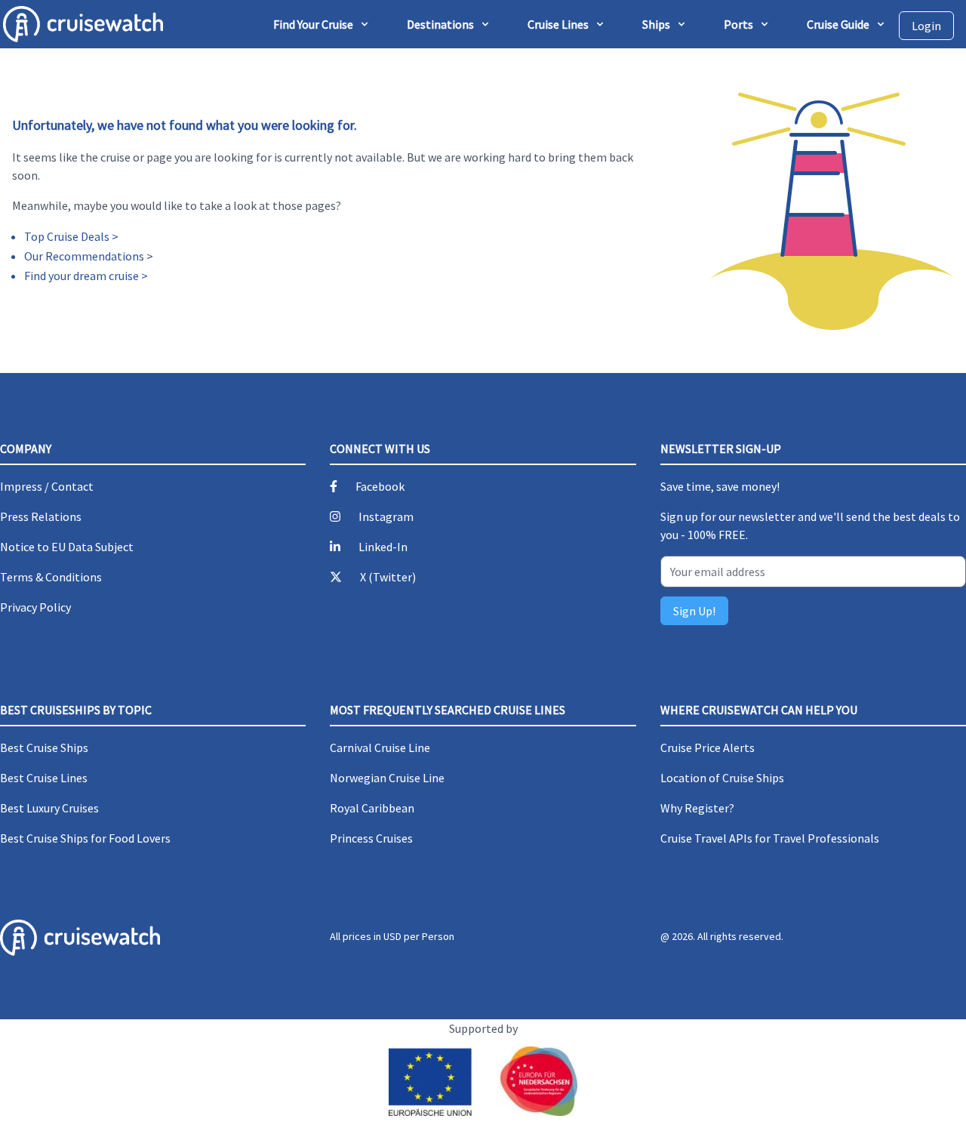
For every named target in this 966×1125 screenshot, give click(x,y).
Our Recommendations (84, 256)
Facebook (380, 486)
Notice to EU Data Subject (67, 546)
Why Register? (697, 807)
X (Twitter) (388, 576)
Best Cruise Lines (44, 777)
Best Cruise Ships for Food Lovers (85, 838)
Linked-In (383, 546)
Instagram (386, 516)
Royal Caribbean (372, 807)
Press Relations (41, 516)
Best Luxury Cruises (49, 807)
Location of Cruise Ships (722, 777)
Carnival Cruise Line (380, 747)
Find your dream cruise (81, 275)
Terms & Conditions (51, 576)
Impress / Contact (47, 486)
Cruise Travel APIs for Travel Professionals (769, 838)
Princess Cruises (371, 838)
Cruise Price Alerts (707, 747)
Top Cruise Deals (66, 236)
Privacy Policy (35, 607)
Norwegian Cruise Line (387, 777)
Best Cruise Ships (44, 747)
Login (926, 25)
